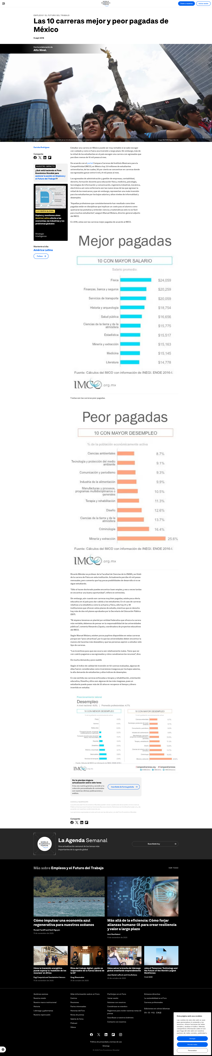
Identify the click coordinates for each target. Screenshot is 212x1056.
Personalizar (192, 1050)
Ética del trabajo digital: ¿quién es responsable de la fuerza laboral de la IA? (87, 970)
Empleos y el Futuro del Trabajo (52, 15)
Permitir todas (192, 1044)
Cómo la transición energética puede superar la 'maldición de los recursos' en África (50, 970)
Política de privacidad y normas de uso (106, 1042)
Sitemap (106, 1046)
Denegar (192, 1038)
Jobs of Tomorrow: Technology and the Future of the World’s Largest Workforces (160, 970)
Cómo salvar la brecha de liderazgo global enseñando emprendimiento (124, 969)
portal (90, 163)
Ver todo (173, 868)
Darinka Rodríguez (41, 147)
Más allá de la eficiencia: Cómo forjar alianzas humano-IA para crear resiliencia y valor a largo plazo (141, 924)
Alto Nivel (40, 50)
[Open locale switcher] (3, 1049)
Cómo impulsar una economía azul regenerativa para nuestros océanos (64, 922)
